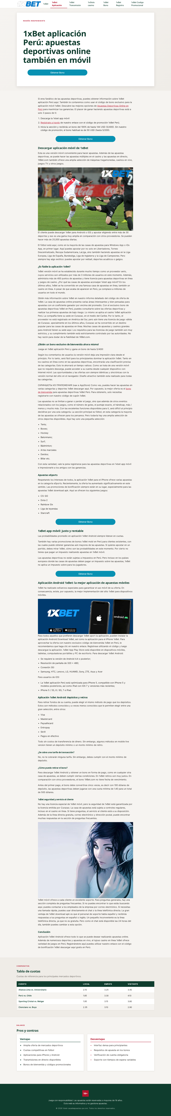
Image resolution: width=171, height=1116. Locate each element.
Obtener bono (57, 72)
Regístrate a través (50, 122)
